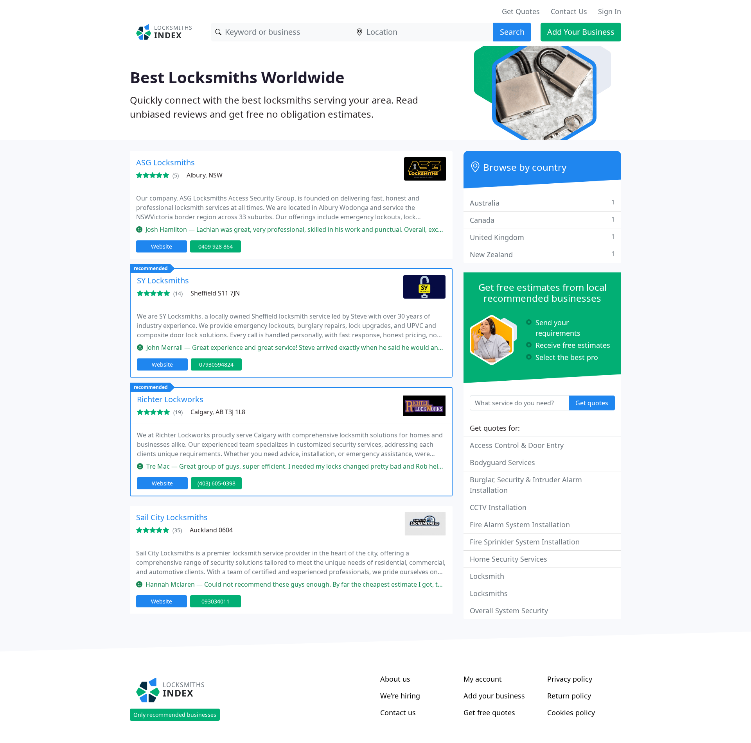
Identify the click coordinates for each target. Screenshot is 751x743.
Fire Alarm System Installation (520, 524)
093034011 (215, 601)
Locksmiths (489, 593)
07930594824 (216, 364)
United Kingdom (542, 237)
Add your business (494, 695)
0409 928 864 (215, 246)
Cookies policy (571, 712)
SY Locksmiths (163, 280)
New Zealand (542, 254)
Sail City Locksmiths (172, 517)
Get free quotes (489, 712)
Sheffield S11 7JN (215, 293)
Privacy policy (569, 679)
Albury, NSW (205, 175)
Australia (542, 203)
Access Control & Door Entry (517, 445)
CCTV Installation (498, 507)
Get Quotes (521, 11)
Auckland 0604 (211, 530)
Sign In (609, 11)
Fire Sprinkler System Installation (525, 541)
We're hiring (400, 695)
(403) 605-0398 (216, 483)
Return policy (569, 695)
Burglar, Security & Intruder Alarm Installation (526, 485)
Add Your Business (580, 32)
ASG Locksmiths (165, 162)
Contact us (398, 712)
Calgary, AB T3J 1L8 (217, 412)
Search (512, 32)
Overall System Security (509, 610)
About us (395, 679)
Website (161, 246)
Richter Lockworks (170, 399)
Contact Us (569, 11)
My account (483, 679)
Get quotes (591, 403)
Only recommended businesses (174, 714)
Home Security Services (508, 559)
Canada (542, 220)
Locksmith (487, 576)
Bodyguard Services (502, 462)
